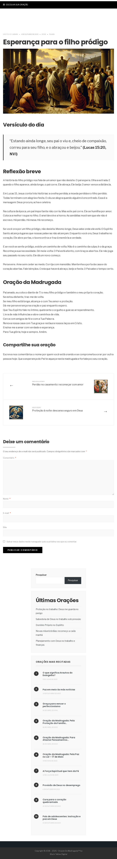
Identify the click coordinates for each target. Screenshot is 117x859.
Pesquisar (41, 575)
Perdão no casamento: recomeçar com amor (57, 383)
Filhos (51, 34)
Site (5, 527)
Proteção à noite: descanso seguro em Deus (57, 409)
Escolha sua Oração (16, 4)
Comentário (9, 458)
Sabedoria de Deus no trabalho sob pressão (58, 619)
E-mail (7, 513)
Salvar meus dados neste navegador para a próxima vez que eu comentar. (42, 541)
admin (15, 34)
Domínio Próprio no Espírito (50, 625)
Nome (6, 498)
